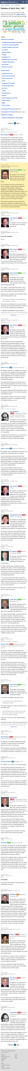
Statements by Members (7, 39)
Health (3, 81)
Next (18, 123)
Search (3, 1059)
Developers (3, 1068)
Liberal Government (7, 78)
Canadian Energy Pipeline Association (12, 42)
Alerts (2, 1061)
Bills (16, 1056)
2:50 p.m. (2, 407)
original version (20, 14)
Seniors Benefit (6, 100)
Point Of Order (6, 105)
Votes (16, 1058)
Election (4, 95)
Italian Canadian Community (9, 98)
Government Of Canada (8, 83)
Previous (10, 123)
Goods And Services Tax (8, 76)
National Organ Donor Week (9, 59)
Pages (3, 103)
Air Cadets (5, 50)
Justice (4, 90)
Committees (4, 1058)
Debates (7, 5)
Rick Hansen (5, 64)
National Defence (6, 52)
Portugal (4, 55)
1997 (12, 5)
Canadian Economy (7, 73)
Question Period (5, 70)
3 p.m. (2, 930)
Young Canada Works (8, 86)
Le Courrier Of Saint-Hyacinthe (10, 45)
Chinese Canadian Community (10, 47)
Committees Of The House (8, 109)
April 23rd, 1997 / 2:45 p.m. (6, 167)
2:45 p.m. (2, 130)
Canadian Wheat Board (8, 62)
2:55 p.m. (2, 682)
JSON (8, 1068)
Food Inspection (6, 93)
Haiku (2, 1066)
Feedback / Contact (5, 1065)
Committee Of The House (8, 112)
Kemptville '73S (6, 57)
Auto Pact (4, 88)
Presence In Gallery (7, 67)
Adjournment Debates (7, 115)
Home (2, 5)
